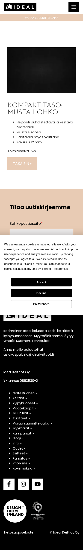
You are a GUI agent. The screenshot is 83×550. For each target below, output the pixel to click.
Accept (41, 282)
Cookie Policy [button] (33, 263)
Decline (41, 293)
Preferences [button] (60, 268)
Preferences (41, 304)
